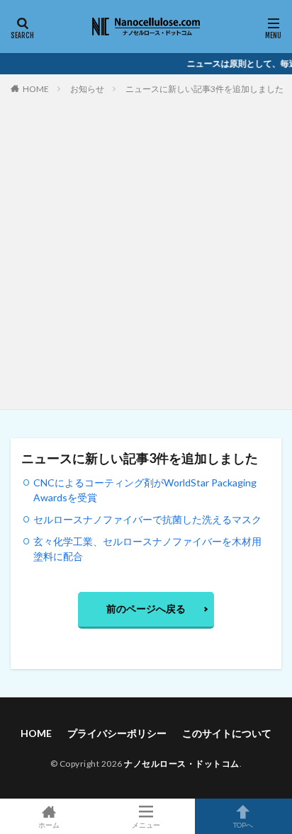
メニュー (146, 824)
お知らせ (87, 89)
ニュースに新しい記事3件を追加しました (204, 89)
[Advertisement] (146, 249)
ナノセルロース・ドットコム (182, 763)
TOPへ (243, 824)
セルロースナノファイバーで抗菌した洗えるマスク (147, 519)
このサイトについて (226, 733)
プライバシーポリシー (117, 733)
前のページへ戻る (146, 608)
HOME (36, 89)
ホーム (49, 824)
